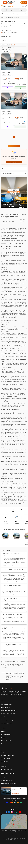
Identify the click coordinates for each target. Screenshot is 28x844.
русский (19, 838)
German (19, 839)
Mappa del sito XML (6, 740)
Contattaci (3, 747)
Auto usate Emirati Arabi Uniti (8, 710)
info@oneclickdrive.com (9, 773)
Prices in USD (4, 49)
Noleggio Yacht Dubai (6, 723)
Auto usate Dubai (5, 707)
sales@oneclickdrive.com (9, 783)
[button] (2, 6)
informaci (6, 665)
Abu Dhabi (8, 17)
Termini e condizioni (13, 673)
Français (11, 838)
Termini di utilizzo (5, 761)
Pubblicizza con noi (5, 743)
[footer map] (14, 821)
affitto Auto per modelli (6, 36)
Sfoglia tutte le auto (14, 146)
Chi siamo (3, 731)
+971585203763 (7, 780)
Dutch (15, 838)
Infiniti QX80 (16, 279)
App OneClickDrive (11, 2)
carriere (3, 737)
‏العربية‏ (7, 838)
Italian (15, 839)
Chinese (12, 839)
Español (7, 839)
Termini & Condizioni (6, 758)
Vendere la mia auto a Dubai (8, 713)
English (4, 838)
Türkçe (23, 838)
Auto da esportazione (6, 716)
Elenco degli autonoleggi (7, 720)
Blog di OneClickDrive (6, 704)
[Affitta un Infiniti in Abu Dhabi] (11, 61)
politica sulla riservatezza (7, 755)
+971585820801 (7, 769)
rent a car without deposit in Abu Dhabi (11, 502)
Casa (3, 17)
